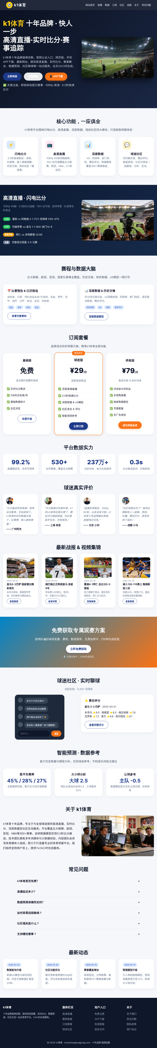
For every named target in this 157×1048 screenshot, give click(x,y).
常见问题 (146, 5)
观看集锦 (91, 601)
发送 (56, 734)
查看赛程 (33, 76)
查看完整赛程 (19, 316)
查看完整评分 (96, 725)
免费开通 (27, 419)
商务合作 (99, 1029)
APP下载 (99, 1019)
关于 (136, 5)
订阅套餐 (67, 1024)
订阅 (114, 5)
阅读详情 (52, 601)
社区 (122, 5)
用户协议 (131, 1029)
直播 (100, 5)
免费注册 (99, 1013)
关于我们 (131, 1013)
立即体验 (12, 76)
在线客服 (99, 1024)
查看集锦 (14, 601)
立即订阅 (78, 426)
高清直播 (67, 1013)
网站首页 (90, 5)
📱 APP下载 (56, 76)
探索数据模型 (96, 316)
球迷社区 (67, 1029)
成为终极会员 (130, 425)
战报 (129, 5)
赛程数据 (67, 1019)
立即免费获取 (78, 648)
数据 (107, 5)
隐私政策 (131, 1024)
